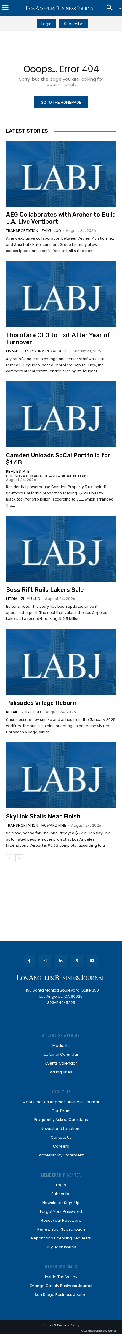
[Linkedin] (61, 961)
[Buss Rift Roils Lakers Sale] (61, 549)
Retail (12, 712)
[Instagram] (45, 961)
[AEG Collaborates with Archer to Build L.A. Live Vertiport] (61, 174)
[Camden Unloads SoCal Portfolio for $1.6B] (61, 414)
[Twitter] (77, 961)
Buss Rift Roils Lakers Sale (45, 589)
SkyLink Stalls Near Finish (43, 816)
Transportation (22, 231)
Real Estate (18, 471)
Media (11, 599)
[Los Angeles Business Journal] (61, 8)
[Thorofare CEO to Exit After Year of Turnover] (61, 294)
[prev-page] (9, 858)
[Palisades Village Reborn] (61, 662)
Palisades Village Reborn (41, 702)
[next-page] (19, 858)
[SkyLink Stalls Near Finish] (61, 775)
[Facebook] (29, 961)
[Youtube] (92, 961)
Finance (14, 351)
